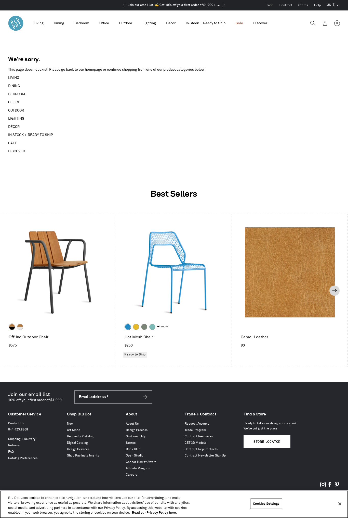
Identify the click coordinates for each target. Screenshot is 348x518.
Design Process (137, 430)
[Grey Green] (144, 327)
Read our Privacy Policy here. (154, 512)
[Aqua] (152, 327)
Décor (14, 126)
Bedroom (16, 94)
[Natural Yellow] (136, 327)
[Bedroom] (81, 23)
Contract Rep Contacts (201, 449)
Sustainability (135, 436)
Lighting (16, 118)
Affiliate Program (138, 468)
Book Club (133, 449)
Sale (12, 143)
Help (317, 5)
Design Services (78, 449)
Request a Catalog (80, 436)
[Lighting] (149, 23)
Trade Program (195, 430)
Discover (16, 151)
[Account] (325, 23)
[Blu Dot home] (15, 23)
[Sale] (239, 23)
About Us (132, 423)
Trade (269, 5)
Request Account (197, 423)
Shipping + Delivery (21, 439)
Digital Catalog (77, 442)
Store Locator (266, 441)
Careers (131, 474)
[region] (174, 504)
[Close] (339, 503)
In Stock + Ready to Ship (205, 23)
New (70, 423)
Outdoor (16, 110)
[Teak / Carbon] (12, 327)
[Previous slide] (13, 291)
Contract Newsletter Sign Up (205, 455)
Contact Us (16, 423)
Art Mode (73, 430)
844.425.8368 (18, 429)
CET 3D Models (195, 442)
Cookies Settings (266, 503)
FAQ (11, 451)
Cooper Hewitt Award (141, 462)
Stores (303, 5)
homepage (93, 69)
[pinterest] (337, 486)
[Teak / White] (20, 327)
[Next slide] (334, 291)
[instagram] (323, 486)
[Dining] (59, 23)
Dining (14, 86)
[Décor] (171, 23)
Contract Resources (199, 436)
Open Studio (134, 455)
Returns (14, 445)
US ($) (333, 6)
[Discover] (260, 23)
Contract (285, 5)
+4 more (162, 326)
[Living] (39, 23)
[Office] (104, 23)
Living (13, 77)
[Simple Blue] (128, 327)
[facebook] (330, 486)
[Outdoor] (125, 23)
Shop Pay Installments (83, 455)
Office (14, 102)
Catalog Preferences (22, 458)
